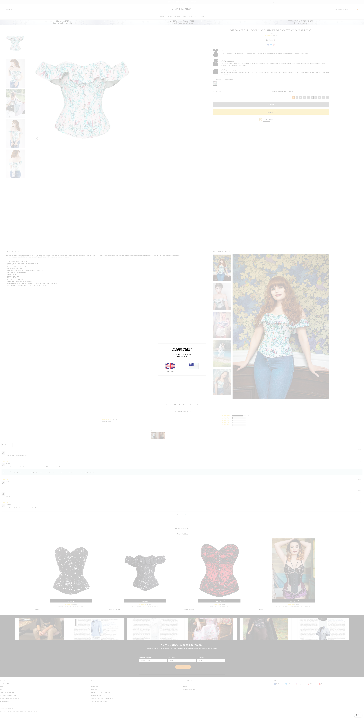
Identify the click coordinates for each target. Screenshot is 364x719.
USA (194, 371)
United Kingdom (170, 371)
